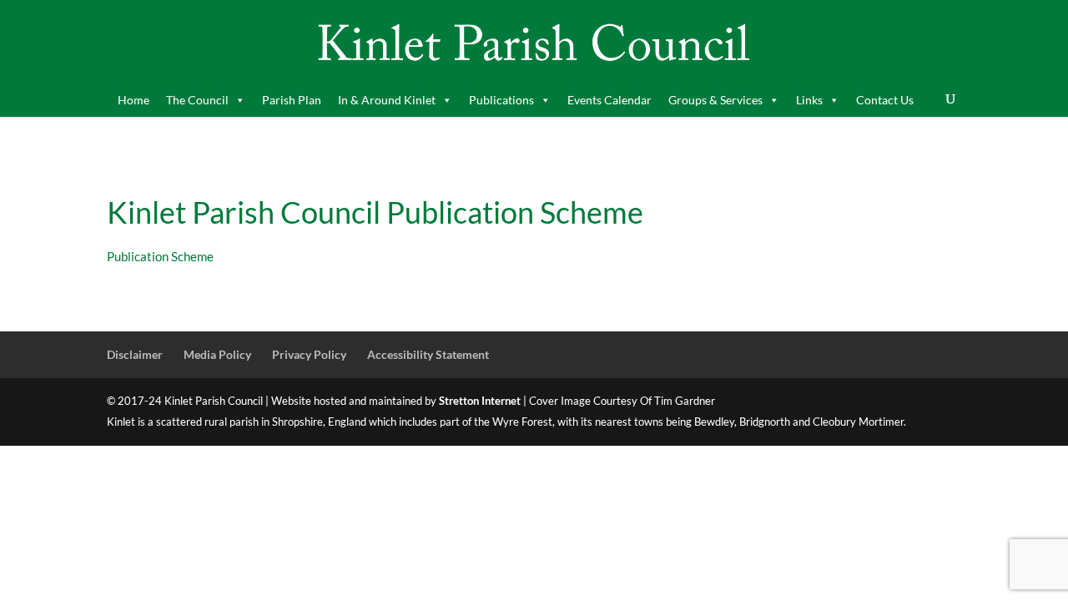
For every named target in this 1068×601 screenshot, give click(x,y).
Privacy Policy (309, 354)
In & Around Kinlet (387, 100)
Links (809, 100)
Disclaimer (135, 354)
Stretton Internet (480, 400)
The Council (197, 100)
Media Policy (217, 354)
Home (133, 100)
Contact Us (885, 100)
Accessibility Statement (428, 354)
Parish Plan (291, 100)
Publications (501, 100)
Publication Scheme (160, 256)
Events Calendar (609, 100)
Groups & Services (715, 100)
